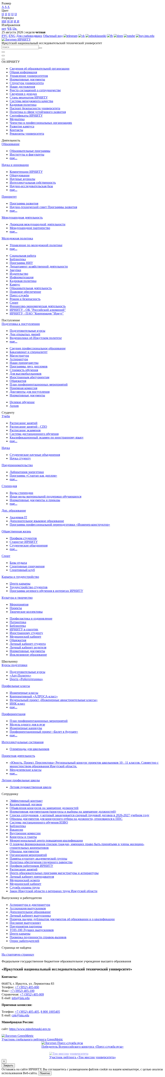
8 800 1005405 (50, 1011)
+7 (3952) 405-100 (22, 991)
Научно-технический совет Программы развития (43, 207)
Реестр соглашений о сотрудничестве (35, 90)
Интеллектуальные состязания (22, 742)
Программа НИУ (21, 263)
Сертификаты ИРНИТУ (26, 115)
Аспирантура (19, 359)
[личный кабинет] (3, 52)
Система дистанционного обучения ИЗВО (39, 822)
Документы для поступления (30, 391)
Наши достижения (22, 86)
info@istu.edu (21, 998)
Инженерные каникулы (26, 728)
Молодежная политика (17, 238)
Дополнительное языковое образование (37, 521)
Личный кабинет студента (28, 643)
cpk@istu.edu (20, 1015)
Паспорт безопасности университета (35, 108)
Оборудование (20, 175)
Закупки (15, 270)
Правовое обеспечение (25, 291)
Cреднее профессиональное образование (38, 348)
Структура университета (27, 83)
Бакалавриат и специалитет (28, 352)
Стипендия (9, 486)
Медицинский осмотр (25, 880)
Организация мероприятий (28, 855)
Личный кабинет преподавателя (32, 876)
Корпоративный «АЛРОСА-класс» (34, 696)
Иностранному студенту (26, 633)
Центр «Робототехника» (26, 679)
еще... (13, 158)
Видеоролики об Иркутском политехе (36, 338)
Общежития (18, 381)
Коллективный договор (26, 804)
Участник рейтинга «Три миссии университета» (82, 1057)
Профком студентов (23, 538)
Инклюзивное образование (28, 654)
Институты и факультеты (27, 154)
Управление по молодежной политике (36, 245)
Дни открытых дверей (25, 334)
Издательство (19, 273)
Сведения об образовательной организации (39, 68)
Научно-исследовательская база (31, 186)
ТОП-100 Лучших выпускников (32, 930)
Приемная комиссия (23, 388)
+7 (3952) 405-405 (27, 1011)
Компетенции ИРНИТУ (26, 171)
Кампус (15, 284)
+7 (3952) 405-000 (27, 987)
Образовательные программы (30, 151)
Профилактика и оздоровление (31, 618)
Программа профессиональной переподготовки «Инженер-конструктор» (60, 524)
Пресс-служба (19, 295)
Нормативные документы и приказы (35, 500)
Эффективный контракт (26, 800)
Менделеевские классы (25, 770)
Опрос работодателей (24, 941)
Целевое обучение (22, 402)
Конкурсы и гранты (23, 837)
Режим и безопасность (25, 299)
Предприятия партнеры (26, 926)
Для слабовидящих (29, 36)
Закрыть (8, 1065)
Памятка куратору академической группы (38, 858)
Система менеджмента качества (31, 101)
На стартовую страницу (18, 954)
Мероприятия (19, 604)
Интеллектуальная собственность (33, 182)
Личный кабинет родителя (28, 647)
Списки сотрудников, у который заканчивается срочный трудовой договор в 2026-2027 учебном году (79, 815)
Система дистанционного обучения (34, 434)
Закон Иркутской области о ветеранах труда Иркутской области (53, 891)
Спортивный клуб (22, 570)
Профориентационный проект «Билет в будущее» (44, 731)
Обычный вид (53, 36)
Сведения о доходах (23, 94)
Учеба (6, 416)
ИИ (4, 21)
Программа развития (24, 203)
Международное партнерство (30, 228)
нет (4, 28)
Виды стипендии (21, 493)
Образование (11, 144)
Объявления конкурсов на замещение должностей (44, 808)
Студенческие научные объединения (35, 454)
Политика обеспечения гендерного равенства (41, 862)
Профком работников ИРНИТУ (31, 865)
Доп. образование (14, 510)
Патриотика (18, 622)
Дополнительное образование (30, 912)
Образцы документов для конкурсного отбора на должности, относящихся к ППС (66, 818)
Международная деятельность (22, 217)
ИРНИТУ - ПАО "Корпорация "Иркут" (37, 313)
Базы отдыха (18, 562)
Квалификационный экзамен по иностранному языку (47, 437)
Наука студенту (20, 458)
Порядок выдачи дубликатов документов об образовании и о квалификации (62, 919)
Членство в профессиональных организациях (41, 122)
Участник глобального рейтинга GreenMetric (32, 1039)
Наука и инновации (15, 165)
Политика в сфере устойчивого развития (38, 112)
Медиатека (17, 119)
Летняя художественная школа (30, 787)
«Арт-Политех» (20, 675)
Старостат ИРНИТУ (24, 542)
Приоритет (9, 196)
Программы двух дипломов (28, 366)
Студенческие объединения (28, 545)
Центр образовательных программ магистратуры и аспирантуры (54, 873)
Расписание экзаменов (25, 430)
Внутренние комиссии (25, 833)
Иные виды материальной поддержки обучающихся (45, 496)
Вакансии (16, 829)
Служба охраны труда (25, 887)
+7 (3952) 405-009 (32, 994)
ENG (12, 36)
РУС (5, 36)
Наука (6, 448)
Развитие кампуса (22, 126)
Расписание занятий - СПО (28, 426)
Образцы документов (24, 851)
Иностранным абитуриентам (29, 377)
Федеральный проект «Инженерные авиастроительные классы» (54, 700)
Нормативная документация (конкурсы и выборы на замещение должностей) (63, 811)
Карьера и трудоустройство (20, 576)
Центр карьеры (20, 583)
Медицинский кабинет (25, 636)
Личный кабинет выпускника (30, 915)
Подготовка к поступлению (21, 324)
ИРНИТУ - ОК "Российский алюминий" (38, 309)
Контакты (16, 130)
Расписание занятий (23, 423)
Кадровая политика (23, 104)
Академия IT (18, 517)
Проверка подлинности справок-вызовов (38, 937)
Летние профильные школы (21, 780)
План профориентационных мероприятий (39, 384)
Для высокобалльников (25, 373)
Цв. (14, 28)
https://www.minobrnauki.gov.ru (30, 1029)
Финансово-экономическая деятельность (38, 306)
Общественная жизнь (16, 531)
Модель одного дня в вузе (27, 724)
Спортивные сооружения (27, 566)
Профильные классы (16, 686)
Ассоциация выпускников (28, 908)
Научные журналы (22, 179)
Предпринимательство (17, 465)
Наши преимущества (24, 362)
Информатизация (21, 277)
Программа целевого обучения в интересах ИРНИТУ (46, 590)
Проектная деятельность (18, 755)
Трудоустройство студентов (28, 587)
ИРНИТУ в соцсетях (24, 629)
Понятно (45, 1073)
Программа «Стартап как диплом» (33, 475)
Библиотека (18, 259)
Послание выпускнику (25, 922)
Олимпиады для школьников (29, 749)
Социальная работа (23, 255)
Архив (14, 405)
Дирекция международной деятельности (37, 224)
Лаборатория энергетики (27, 472)
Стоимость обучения (24, 370)
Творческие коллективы (26, 611)
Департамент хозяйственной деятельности (39, 266)
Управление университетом (29, 75)
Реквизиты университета (27, 133)
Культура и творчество (17, 597)
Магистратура (19, 355)
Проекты (16, 608)
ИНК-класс (17, 703)
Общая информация (23, 72)
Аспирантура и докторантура (30, 904)
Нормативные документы (27, 79)
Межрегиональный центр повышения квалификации (46, 840)
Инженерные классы (24, 692)
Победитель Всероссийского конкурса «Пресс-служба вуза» (82, 1046)
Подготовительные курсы (27, 330)
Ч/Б (9, 28)
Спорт (14, 302)
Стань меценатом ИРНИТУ (29, 97)
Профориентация (13, 714)
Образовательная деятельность (31, 288)
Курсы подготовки (14, 665)
